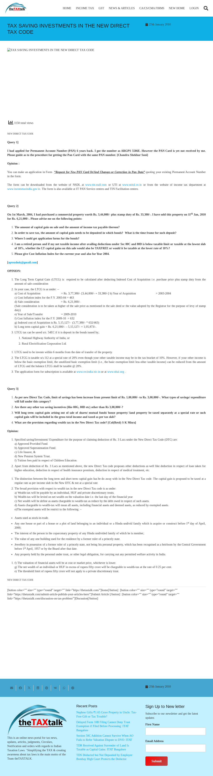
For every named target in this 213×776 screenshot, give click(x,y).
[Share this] (20, 688)
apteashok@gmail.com (22, 262)
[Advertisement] (158, 85)
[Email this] (11, 688)
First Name (152, 724)
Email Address (154, 741)
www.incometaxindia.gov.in (23, 189)
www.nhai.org (115, 371)
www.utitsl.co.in (132, 184)
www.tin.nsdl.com (96, 184)
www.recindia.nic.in (88, 371)
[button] (96, 8)
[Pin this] (46, 688)
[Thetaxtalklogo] (16, 8)
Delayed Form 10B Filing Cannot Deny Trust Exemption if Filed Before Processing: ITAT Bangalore (103, 726)
